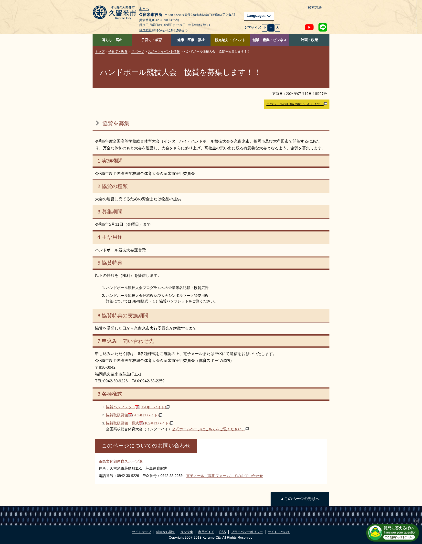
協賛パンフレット (136, 407)
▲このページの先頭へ (299, 499)
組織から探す (165, 532)
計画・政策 (309, 40)
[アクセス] (228, 14)
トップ (100, 51)
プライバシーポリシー (247, 532)
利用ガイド (206, 532)
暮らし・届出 (112, 40)
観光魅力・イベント (230, 40)
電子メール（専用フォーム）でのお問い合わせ (224, 476)
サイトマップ (141, 532)
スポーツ (137, 51)
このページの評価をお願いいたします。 (295, 104)
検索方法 (315, 7)
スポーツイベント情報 (164, 51)
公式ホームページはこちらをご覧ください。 (208, 429)
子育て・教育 (151, 40)
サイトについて (279, 532)
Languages (256, 16)
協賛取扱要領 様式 (138, 423)
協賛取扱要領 (132, 415)
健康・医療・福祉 (191, 40)
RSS (222, 532)
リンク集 (186, 532)
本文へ (144, 9)
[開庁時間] (145, 30)
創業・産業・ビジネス (270, 40)
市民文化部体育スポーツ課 (121, 461)
